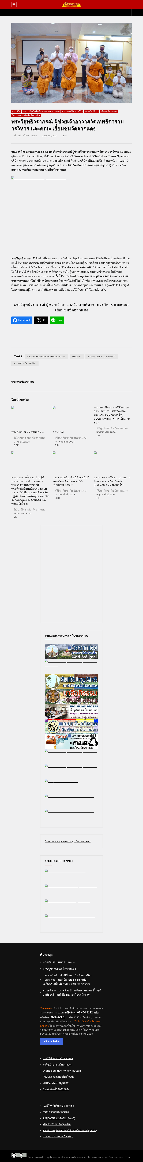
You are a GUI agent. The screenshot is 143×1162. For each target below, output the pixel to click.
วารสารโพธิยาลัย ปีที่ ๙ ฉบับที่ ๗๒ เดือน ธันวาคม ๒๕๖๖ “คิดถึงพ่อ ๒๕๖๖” (71, 481)
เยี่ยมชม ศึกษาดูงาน (109, 111)
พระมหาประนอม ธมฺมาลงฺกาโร (102, 356)
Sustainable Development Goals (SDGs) (46, 356)
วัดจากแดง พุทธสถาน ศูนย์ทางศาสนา (68, 841)
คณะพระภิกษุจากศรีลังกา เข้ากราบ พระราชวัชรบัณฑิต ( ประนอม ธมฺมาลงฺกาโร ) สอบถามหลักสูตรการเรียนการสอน (112, 415)
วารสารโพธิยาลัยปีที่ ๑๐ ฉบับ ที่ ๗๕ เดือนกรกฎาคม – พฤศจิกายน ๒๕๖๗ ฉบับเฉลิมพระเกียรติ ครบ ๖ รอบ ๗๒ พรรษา (67, 979)
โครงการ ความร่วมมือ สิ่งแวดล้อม (26, 115)
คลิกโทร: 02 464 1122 (79, 1012)
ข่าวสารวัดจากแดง (25, 135)
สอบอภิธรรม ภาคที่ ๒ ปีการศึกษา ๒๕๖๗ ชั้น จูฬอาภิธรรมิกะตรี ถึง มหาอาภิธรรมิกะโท (72, 992)
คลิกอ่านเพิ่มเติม (51, 1041)
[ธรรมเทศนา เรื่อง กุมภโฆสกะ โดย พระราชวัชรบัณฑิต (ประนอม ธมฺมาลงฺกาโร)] (113, 462)
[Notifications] (121, 12)
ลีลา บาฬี (58, 432)
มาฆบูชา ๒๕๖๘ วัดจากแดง (59, 968)
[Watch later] (114, 12)
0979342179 (57, 1017)
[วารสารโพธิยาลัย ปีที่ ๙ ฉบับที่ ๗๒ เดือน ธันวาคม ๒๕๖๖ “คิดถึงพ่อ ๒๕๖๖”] (72, 462)
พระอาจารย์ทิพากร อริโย (72, 111)
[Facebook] (93, 12)
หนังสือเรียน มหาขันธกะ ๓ (27, 432)
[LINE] (107, 12)
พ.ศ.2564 (16, 111)
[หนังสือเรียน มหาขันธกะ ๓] (30, 416)
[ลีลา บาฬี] (72, 416)
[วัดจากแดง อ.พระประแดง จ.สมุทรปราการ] (71, 4)
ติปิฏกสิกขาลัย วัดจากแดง (29, 438)
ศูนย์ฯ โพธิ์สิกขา (92, 111)
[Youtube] (100, 12)
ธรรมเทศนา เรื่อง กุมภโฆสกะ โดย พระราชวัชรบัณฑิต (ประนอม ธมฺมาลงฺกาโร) (112, 481)
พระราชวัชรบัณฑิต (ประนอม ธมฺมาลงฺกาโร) (41, 111)
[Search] (127, 4)
